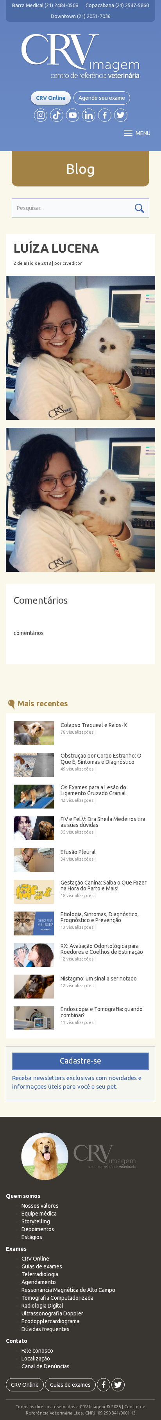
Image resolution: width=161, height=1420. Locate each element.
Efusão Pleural (78, 852)
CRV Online (51, 98)
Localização (35, 1358)
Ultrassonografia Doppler (52, 1313)
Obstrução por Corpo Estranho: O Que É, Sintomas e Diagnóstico (101, 759)
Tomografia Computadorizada (57, 1298)
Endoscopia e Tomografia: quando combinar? (102, 1012)
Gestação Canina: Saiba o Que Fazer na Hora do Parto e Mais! (104, 886)
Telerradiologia (39, 1274)
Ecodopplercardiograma (50, 1321)
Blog (80, 169)
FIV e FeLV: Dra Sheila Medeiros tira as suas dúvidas (103, 822)
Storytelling (35, 1221)
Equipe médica (39, 1213)
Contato (16, 1341)
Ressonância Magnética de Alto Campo (68, 1290)
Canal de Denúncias (45, 1366)
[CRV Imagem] (80, 56)
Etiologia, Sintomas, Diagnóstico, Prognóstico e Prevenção (100, 917)
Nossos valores (40, 1206)
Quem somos (23, 1196)
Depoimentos (37, 1229)
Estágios (31, 1237)
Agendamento (38, 1282)
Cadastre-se (80, 1060)
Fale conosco (37, 1351)
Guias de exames (41, 1266)
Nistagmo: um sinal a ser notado (99, 979)
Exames (16, 1249)
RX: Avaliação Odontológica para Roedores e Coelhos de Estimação (102, 949)
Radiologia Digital (42, 1305)
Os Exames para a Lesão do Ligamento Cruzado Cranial (93, 790)
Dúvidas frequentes (45, 1329)
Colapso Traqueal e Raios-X (94, 725)
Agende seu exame (102, 98)
